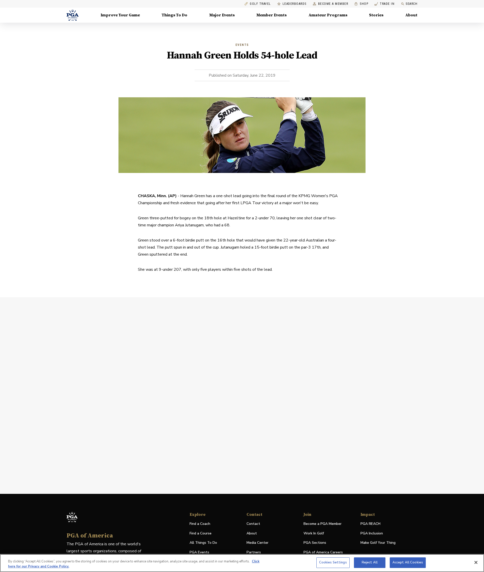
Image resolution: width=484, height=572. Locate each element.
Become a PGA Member (323, 523)
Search (411, 4)
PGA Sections (315, 542)
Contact (253, 523)
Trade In (385, 4)
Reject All (370, 562)
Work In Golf (314, 533)
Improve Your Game (120, 15)
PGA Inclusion (371, 533)
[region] (242, 563)
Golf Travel (260, 4)
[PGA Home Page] (73, 15)
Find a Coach (200, 523)
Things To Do (174, 15)
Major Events (222, 15)
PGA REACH (370, 524)
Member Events (271, 15)
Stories (376, 15)
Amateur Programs (328, 15)
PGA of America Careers (323, 552)
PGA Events (199, 552)
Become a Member (333, 4)
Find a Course (200, 533)
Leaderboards (295, 4)
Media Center (257, 543)
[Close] (475, 562)
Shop (361, 4)
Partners (254, 552)
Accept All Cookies (407, 562)
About (411, 15)
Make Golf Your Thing (378, 543)
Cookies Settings (333, 562)
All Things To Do (203, 542)
